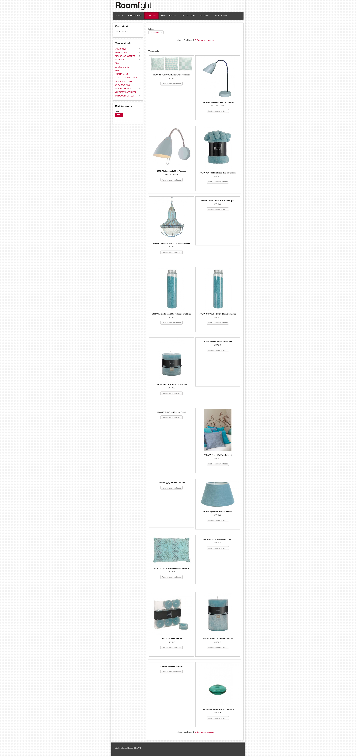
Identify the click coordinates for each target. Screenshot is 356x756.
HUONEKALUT (121, 74)
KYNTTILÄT (120, 60)
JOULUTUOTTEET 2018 (126, 78)
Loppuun (210, 40)
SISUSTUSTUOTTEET (125, 56)
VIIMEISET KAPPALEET (125, 92)
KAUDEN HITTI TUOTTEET (127, 81)
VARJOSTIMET (121, 52)
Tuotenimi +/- (155, 32)
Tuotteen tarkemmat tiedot (171, 84)
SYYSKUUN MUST (123, 85)
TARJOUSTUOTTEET (124, 96)
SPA (117, 63)
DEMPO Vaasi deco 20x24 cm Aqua (217, 200)
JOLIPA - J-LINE (122, 67)
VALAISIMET (120, 49)
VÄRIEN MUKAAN (123, 88)
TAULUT (119, 70)
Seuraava (201, 40)
